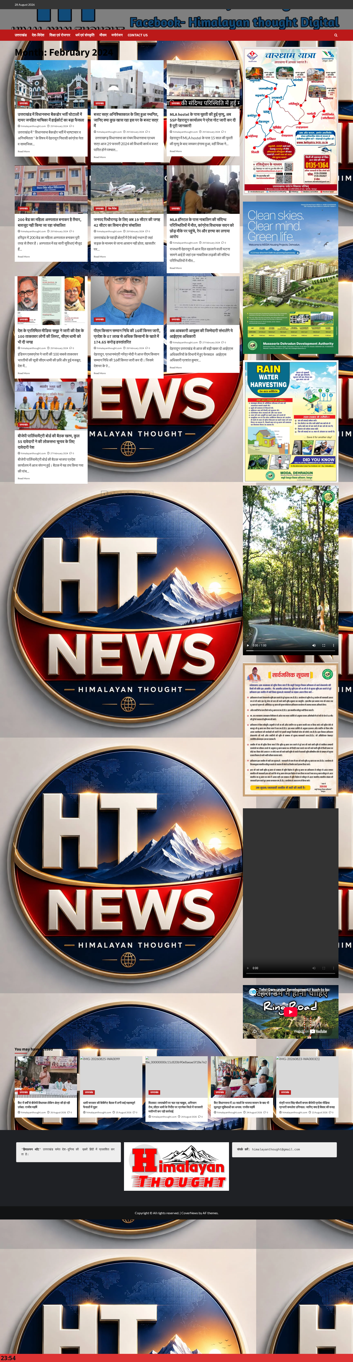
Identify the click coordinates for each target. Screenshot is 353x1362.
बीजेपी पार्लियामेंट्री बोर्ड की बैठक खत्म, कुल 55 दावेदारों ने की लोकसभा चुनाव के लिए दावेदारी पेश (48, 441)
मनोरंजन (117, 35)
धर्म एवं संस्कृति (84, 35)
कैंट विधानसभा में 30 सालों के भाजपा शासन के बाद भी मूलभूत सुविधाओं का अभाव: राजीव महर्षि (241, 1105)
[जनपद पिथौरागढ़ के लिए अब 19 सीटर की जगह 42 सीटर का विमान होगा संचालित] (127, 189)
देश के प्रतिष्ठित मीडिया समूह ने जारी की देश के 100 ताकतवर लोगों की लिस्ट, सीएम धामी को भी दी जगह (51, 336)
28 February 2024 (135, 348)
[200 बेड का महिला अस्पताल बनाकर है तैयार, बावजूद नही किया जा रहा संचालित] (51, 189)
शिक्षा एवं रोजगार (59, 35)
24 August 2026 (254, 1112)
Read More (24, 151)
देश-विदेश (38, 35)
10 (137, 494)
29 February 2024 (59, 126)
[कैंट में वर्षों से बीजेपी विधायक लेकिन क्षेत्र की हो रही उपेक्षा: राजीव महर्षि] (46, 1077)
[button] (335, 35)
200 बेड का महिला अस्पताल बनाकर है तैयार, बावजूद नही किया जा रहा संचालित (49, 222)
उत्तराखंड (21, 35)
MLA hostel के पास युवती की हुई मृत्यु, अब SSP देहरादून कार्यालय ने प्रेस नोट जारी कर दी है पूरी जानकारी (203, 120)
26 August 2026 (58, 1112)
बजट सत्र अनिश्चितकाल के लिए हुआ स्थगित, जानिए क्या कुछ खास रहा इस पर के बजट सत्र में (126, 120)
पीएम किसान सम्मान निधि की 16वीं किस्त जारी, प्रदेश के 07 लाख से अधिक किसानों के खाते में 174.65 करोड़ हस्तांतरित (127, 336)
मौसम (102, 35)
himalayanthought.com (33, 126)
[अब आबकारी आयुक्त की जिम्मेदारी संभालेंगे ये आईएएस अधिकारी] (203, 300)
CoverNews (189, 1213)
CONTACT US (138, 35)
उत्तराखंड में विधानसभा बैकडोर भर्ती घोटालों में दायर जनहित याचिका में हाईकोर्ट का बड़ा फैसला (51, 117)
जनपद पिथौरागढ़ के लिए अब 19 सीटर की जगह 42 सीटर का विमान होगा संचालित (127, 222)
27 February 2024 (211, 342)
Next (147, 494)
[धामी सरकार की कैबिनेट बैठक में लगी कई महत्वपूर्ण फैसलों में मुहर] (111, 1077)
